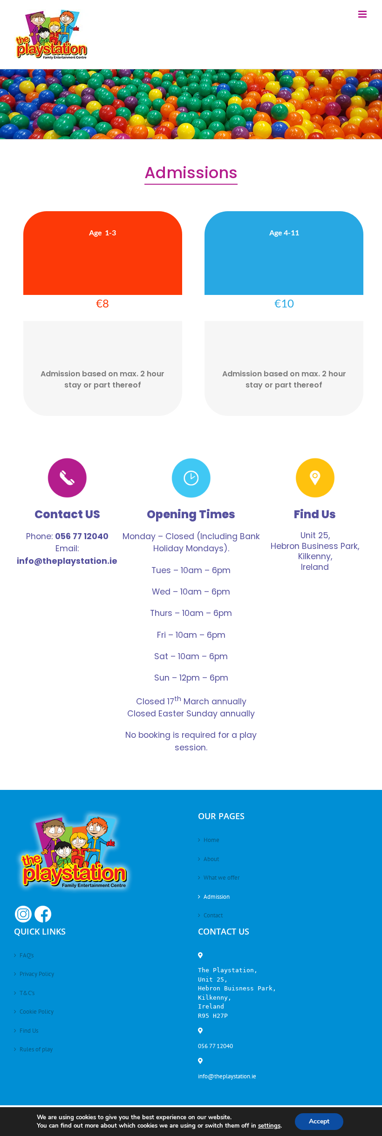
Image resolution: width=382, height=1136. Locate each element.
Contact (213, 915)
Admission (217, 897)
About (211, 859)
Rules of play (36, 1049)
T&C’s (27, 993)
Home (211, 840)
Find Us (29, 1031)
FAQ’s (27, 955)
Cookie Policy (37, 1012)
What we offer (221, 878)
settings (269, 1126)
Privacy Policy (37, 974)
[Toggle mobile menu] (363, 14)
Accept (319, 1121)
